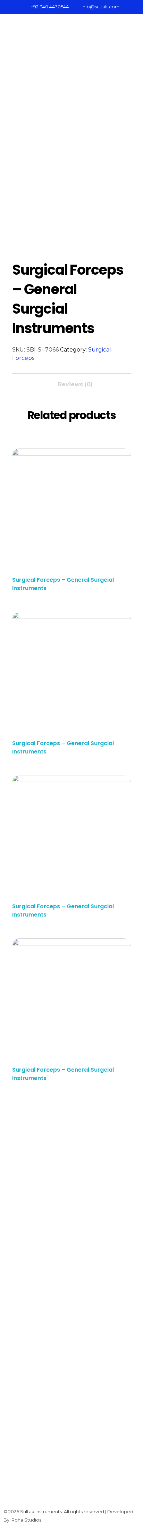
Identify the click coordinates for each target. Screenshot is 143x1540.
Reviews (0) (75, 384)
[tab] (75, 382)
